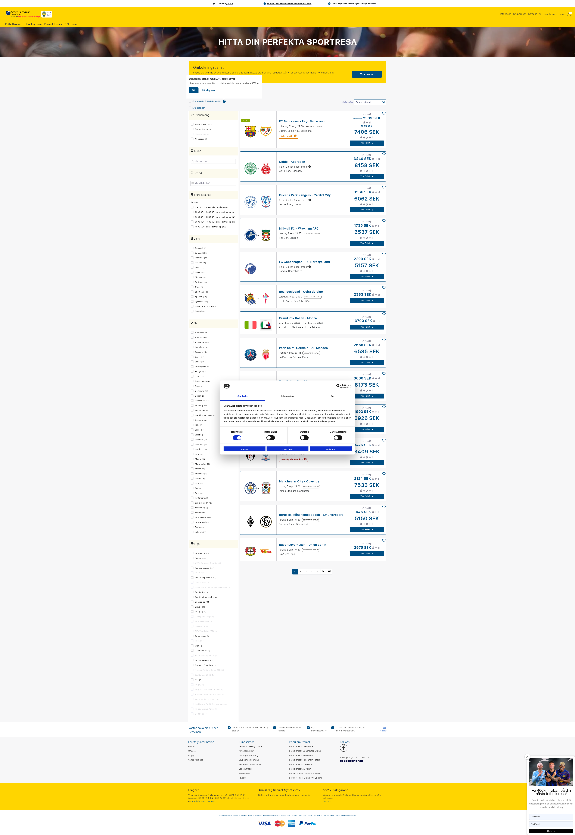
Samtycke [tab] (242, 396)
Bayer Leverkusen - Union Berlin (302, 544)
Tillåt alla (330, 449)
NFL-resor (71, 24)
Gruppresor (519, 14)
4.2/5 (230, 3)
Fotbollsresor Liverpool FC (301, 746)
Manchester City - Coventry (299, 481)
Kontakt (532, 14)
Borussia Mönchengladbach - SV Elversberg (311, 515)
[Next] (323, 571)
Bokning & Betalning (248, 755)
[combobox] (214, 161)
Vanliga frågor (245, 769)
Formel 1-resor (53, 24)
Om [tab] (332, 396)
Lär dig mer (208, 90)
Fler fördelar (383, 729)
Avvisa (244, 449)
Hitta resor (505, 14)
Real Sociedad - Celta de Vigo (301, 291)
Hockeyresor (34, 24)
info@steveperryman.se (203, 801)
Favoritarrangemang (553, 14)
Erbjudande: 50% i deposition (207, 101)
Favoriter (243, 778)
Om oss (192, 751)
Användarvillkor (246, 751)
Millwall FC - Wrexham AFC (299, 228)
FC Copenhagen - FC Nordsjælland (304, 262)
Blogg (191, 755)
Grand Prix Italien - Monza (298, 318)
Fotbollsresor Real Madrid (301, 755)
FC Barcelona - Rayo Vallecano (301, 121)
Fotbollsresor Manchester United (305, 751)
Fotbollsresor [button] (13, 24)
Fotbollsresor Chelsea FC (301, 764)
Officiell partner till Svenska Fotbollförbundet (289, 3)
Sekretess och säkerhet (250, 764)
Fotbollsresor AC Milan (300, 769)
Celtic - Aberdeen (292, 162)
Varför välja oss (195, 760)
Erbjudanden (198, 108)
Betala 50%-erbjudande (250, 746)
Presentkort (244, 773)
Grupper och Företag (249, 760)
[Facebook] (343, 748)
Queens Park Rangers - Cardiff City (305, 195)
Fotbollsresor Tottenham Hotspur (305, 760)
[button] (569, 14)
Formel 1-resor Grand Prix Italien (304, 773)
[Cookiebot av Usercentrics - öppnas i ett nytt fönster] (338, 386)
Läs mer (327, 801)
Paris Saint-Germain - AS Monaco (303, 348)
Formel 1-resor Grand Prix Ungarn (305, 778)
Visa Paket (365, 143)
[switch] (270, 437)
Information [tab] (287, 396)
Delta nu (551, 831)
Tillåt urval (287, 449)
